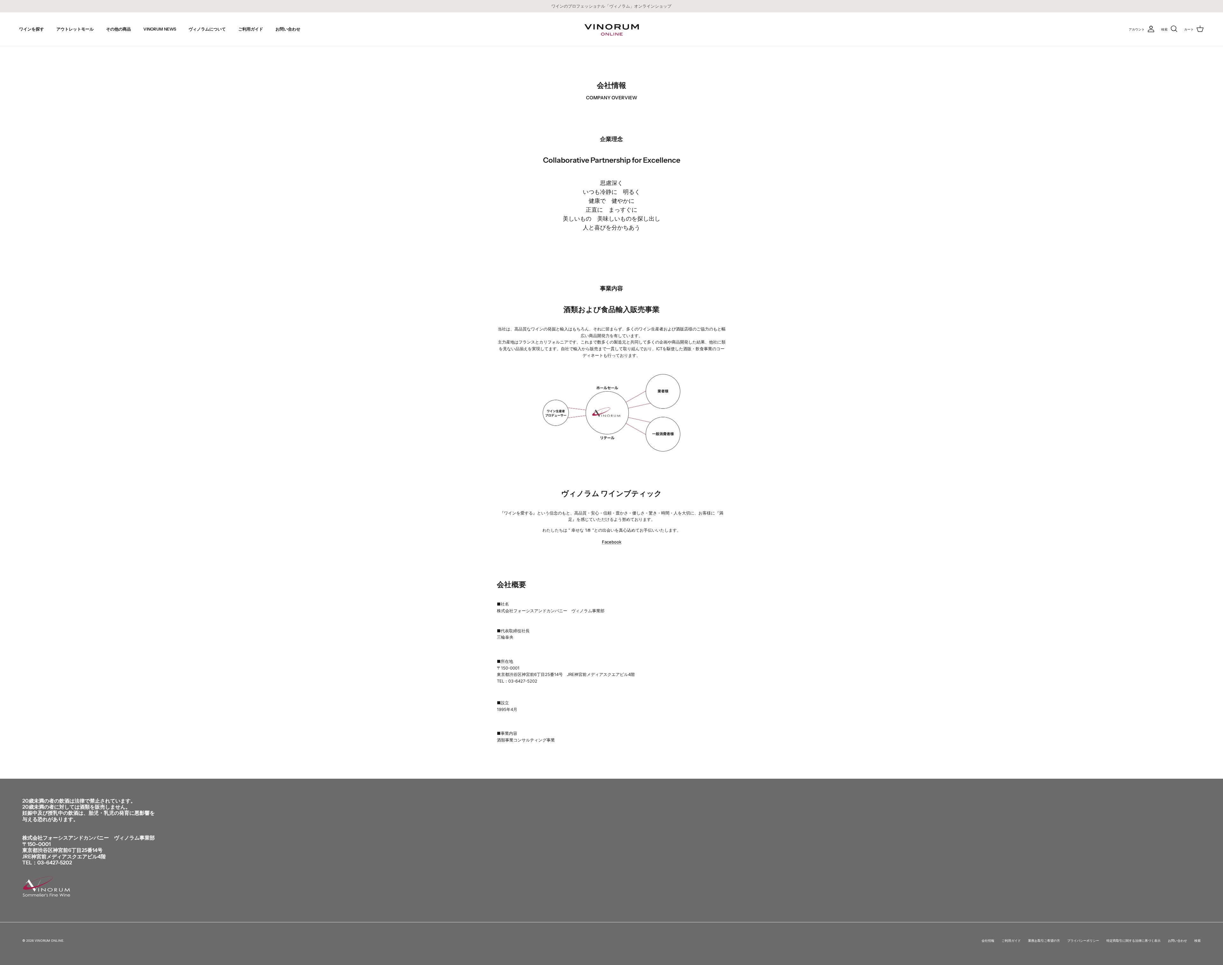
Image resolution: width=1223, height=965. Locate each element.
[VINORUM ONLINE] (612, 29)
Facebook (611, 541)
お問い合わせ (287, 29)
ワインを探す (31, 29)
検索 (1197, 940)
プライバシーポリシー (1083, 940)
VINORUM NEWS (159, 29)
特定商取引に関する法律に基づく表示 (1133, 940)
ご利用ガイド (250, 29)
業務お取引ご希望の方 (1044, 940)
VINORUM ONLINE (49, 940)
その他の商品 (118, 29)
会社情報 (988, 940)
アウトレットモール (75, 29)
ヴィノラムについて (207, 29)
